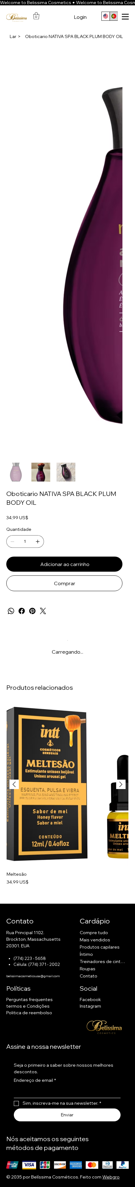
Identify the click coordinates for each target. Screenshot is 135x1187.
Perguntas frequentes (29, 999)
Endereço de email (35, 1080)
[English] (106, 16)
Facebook (90, 999)
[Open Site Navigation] (125, 16)
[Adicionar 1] (37, 541)
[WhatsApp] (11, 611)
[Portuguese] (114, 16)
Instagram (90, 1006)
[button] (36, 15)
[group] (67, 797)
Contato (88, 976)
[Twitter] (43, 611)
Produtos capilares (100, 947)
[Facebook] (21, 611)
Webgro (111, 1177)
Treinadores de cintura (102, 961)
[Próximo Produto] (121, 784)
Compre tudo (94, 932)
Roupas (87, 969)
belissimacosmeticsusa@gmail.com (33, 976)
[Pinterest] (32, 611)
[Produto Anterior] (14, 784)
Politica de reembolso (29, 1012)
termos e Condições (28, 1006)
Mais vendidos (95, 940)
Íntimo (86, 954)
